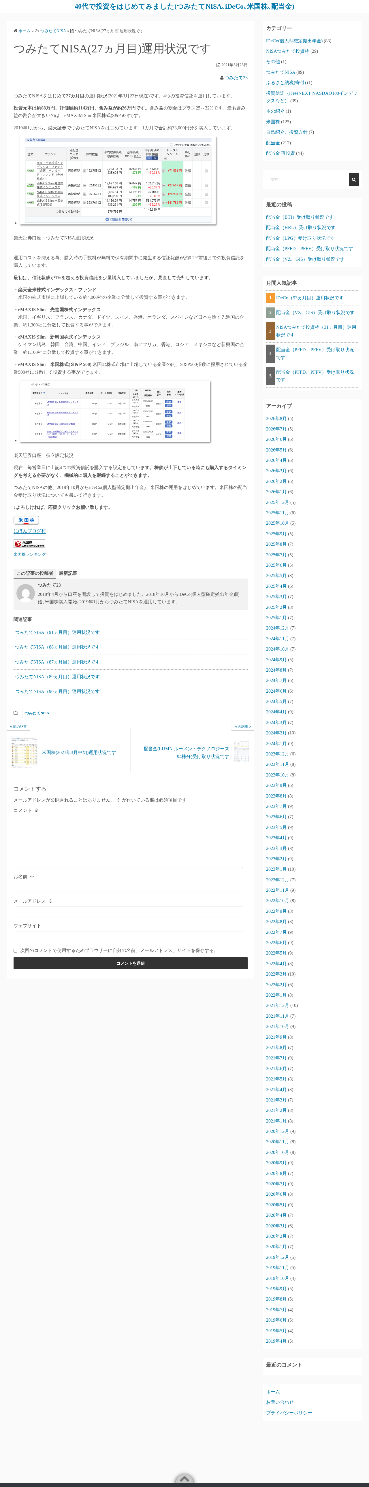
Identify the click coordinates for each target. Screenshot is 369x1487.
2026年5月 (276, 449)
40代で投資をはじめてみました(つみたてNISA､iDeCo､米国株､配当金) (184, 6)
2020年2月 (276, 1236)
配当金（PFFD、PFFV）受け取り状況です (309, 248)
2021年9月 (276, 1037)
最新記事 (68, 573)
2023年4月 (276, 837)
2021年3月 (276, 1099)
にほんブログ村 (30, 530)
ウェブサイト (27, 925)
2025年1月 (276, 617)
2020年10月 (277, 1152)
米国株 (273, 121)
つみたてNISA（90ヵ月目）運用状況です (57, 691)
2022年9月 (276, 911)
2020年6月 (276, 1194)
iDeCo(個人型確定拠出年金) (294, 40)
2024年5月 (276, 701)
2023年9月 (276, 785)
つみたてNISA (37, 713)
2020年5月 (276, 1204)
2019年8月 (276, 1299)
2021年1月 (276, 1120)
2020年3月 (276, 1225)
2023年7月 (276, 806)
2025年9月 (276, 533)
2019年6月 (276, 1320)
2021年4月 (276, 1089)
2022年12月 (277, 879)
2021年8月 (276, 1047)
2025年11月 (277, 512)
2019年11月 (277, 1267)
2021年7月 (276, 1057)
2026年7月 (276, 428)
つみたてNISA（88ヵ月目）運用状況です (57, 647)
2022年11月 (277, 890)
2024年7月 (276, 680)
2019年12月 (277, 1257)
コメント (26, 810)
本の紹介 (275, 111)
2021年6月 (276, 1068)
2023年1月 (276, 869)
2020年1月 (276, 1246)
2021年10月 (277, 1026)
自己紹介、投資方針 (287, 132)
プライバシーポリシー (289, 1412)
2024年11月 (277, 638)
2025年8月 (276, 544)
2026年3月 (276, 470)
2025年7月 (276, 554)
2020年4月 (276, 1215)
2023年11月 (277, 764)
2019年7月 (276, 1309)
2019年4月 (276, 1341)
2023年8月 (276, 795)
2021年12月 (277, 1005)
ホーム (273, 1391)
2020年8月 (276, 1173)
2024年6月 (276, 691)
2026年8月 (276, 418)
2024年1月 (276, 743)
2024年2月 (276, 732)
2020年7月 (276, 1183)
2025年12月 (277, 502)
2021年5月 (276, 1078)
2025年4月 (276, 586)
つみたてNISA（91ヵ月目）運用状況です (57, 632)
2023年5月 (276, 827)
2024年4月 (276, 711)
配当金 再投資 (280, 153)
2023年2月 (276, 858)
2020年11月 (277, 1141)
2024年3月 (276, 722)
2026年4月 (276, 460)
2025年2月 (276, 607)
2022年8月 (276, 921)
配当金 (273, 142)
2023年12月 (277, 753)
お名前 (24, 876)
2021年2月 (276, 1110)
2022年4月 (276, 963)
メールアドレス (33, 901)
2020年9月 (276, 1162)
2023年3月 (276, 848)
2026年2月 (276, 481)
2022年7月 (276, 932)
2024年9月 (276, 659)
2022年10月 (277, 900)
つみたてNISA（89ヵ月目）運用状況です (57, 676)
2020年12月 (277, 1131)
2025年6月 (276, 565)
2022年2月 (276, 984)
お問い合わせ (280, 1402)
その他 (273, 61)
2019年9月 (276, 1288)
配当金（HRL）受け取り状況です (301, 227)
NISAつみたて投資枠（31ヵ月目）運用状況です (316, 331)
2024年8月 (276, 670)
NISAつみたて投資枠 (287, 51)
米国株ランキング (30, 554)
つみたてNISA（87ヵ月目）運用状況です (57, 662)
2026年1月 (276, 491)
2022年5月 (276, 953)
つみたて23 (236, 77)
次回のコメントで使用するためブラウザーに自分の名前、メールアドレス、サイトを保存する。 (119, 950)
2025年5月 (276, 575)
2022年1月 (276, 995)
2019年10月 (277, 1278)
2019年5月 (276, 1330)
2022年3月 (276, 974)
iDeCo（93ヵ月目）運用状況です (310, 297)
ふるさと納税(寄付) (286, 82)
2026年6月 (276, 439)
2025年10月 (277, 523)
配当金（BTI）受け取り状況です (300, 217)
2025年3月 (276, 596)
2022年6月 (276, 942)
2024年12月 (277, 628)
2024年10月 (277, 649)
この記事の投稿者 (34, 573)
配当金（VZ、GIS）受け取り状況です (305, 259)
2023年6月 (276, 816)
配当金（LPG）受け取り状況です (300, 238)
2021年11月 (277, 1016)
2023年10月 (277, 774)
